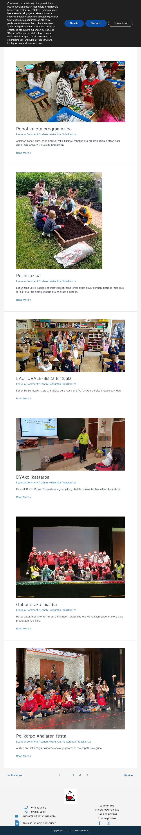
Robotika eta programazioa (44, 128)
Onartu (74, 23)
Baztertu (96, 23)
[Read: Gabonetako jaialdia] (70, 557)
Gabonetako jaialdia (36, 604)
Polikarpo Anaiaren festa (41, 736)
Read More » (23, 152)
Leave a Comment (27, 134)
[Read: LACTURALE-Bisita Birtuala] (70, 345)
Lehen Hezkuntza (50, 134)
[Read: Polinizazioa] (59, 220)
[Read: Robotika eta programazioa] (70, 91)
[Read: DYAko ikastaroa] (70, 444)
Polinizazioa (28, 275)
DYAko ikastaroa (32, 477)
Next (128, 775)
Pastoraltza (69, 741)
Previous (15, 775)
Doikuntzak (120, 23)
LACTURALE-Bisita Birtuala (44, 378)
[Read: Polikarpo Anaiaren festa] (70, 688)
